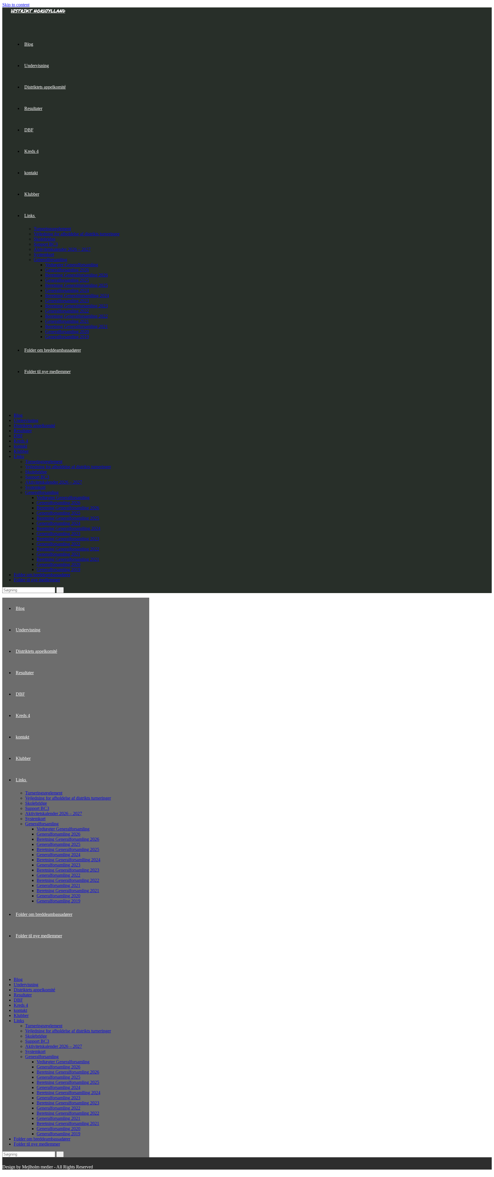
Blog (18, 415)
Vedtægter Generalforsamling (63, 497)
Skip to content (15, 4)
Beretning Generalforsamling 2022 (68, 549)
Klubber (21, 451)
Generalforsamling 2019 (58, 569)
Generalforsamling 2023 (58, 533)
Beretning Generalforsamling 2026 (68, 507)
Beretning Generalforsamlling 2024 (68, 528)
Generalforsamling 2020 (58, 564)
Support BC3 (37, 477)
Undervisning (26, 420)
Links (19, 456)
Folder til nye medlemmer (37, 579)
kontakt (20, 446)
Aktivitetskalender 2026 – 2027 (53, 482)
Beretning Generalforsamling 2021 (68, 559)
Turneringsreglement (43, 461)
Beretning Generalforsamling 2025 (68, 518)
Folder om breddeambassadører (42, 574)
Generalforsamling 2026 (58, 502)
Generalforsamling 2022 (58, 543)
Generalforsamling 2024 (58, 523)
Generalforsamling (42, 492)
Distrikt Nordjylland (38, 10)
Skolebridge (36, 471)
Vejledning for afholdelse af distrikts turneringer (68, 466)
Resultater (23, 430)
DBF (18, 435)
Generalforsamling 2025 (58, 513)
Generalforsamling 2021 (58, 554)
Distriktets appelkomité (34, 425)
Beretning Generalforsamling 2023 (68, 538)
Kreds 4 (21, 441)
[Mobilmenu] (12, 397)
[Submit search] (60, 590)
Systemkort (35, 487)
